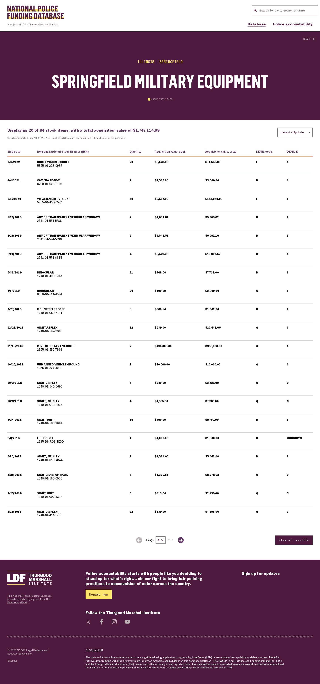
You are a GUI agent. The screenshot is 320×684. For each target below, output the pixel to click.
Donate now (98, 594)
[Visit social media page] (88, 621)
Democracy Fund (17, 602)
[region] (160, 346)
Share (307, 38)
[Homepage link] (35, 12)
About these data (161, 99)
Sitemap (12, 660)
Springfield (171, 62)
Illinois (145, 62)
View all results (294, 540)
